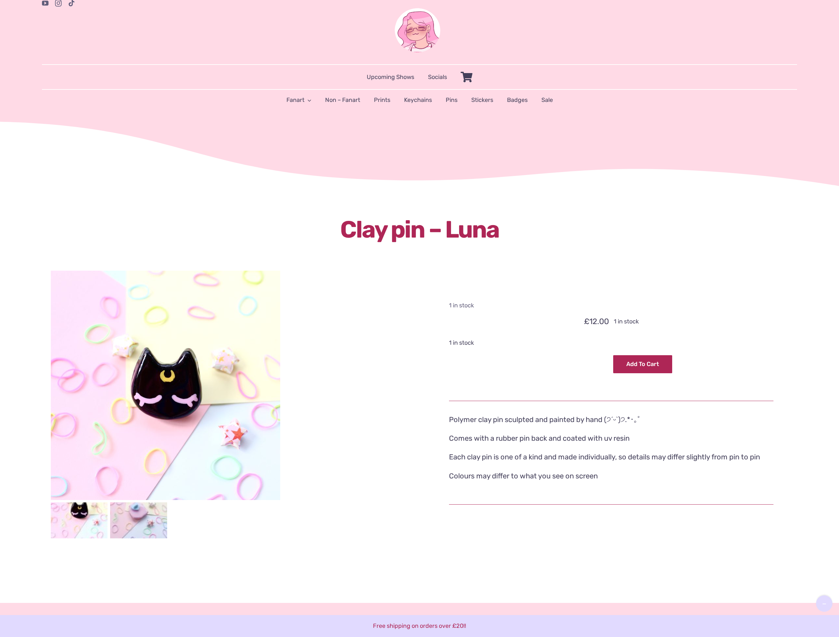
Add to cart (642, 364)
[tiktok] (71, 3)
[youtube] (45, 3)
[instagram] (58, 3)
